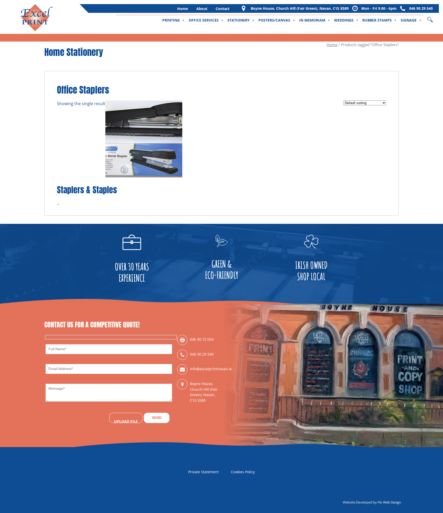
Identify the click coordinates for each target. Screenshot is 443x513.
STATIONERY (238, 20)
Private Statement (203, 471)
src (433, 17)
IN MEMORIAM (312, 20)
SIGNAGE (409, 20)
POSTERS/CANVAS (274, 20)
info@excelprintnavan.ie (206, 368)
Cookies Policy (243, 471)
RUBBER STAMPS (377, 20)
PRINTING (171, 20)
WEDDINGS (344, 20)
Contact (222, 8)
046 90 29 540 (421, 8)
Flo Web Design (389, 502)
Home (182, 8)
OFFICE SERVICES (204, 20)
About (201, 8)
